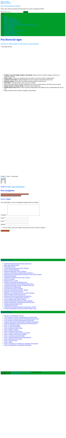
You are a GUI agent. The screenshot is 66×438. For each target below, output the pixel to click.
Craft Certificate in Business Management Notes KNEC (19, 320)
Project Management (9, 32)
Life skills (3, 178)
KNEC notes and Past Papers (31, 43)
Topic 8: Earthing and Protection (13, 331)
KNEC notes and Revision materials (10, 6)
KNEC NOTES (15, 373)
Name (3, 218)
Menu (2, 13)
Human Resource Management (12, 21)
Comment (4, 215)
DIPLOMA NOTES (9, 18)
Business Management (10, 20)
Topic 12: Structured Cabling (12, 325)
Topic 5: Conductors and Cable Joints (14, 336)
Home (5, 16)
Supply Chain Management (11, 23)
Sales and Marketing (9, 26)
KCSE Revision (8, 29)
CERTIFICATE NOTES (11, 33)
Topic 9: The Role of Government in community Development (21, 343)
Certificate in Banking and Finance (13, 30)
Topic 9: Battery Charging (11, 329)
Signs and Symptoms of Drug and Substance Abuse (15, 194)
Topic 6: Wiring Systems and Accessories (15, 334)
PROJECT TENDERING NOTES (13, 315)
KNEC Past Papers (9, 27)
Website (3, 224)
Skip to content (5, 1)
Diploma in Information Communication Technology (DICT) (20, 24)
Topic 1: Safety (8, 342)
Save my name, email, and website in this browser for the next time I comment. (24, 227)
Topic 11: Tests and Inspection (12, 326)
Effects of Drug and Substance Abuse (11, 195)
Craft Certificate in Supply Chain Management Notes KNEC (20, 317)
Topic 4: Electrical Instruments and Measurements (17, 337)
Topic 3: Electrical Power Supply (13, 339)
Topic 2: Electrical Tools (10, 340)
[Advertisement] (33, 61)
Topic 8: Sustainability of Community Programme (17, 345)
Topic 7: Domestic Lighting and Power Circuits (17, 332)
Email (3, 221)
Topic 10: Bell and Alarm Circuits (13, 328)
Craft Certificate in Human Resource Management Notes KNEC (21, 318)
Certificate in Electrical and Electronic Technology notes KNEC (21, 322)
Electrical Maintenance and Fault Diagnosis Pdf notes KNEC (20, 323)
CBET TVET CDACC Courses (13, 35)
